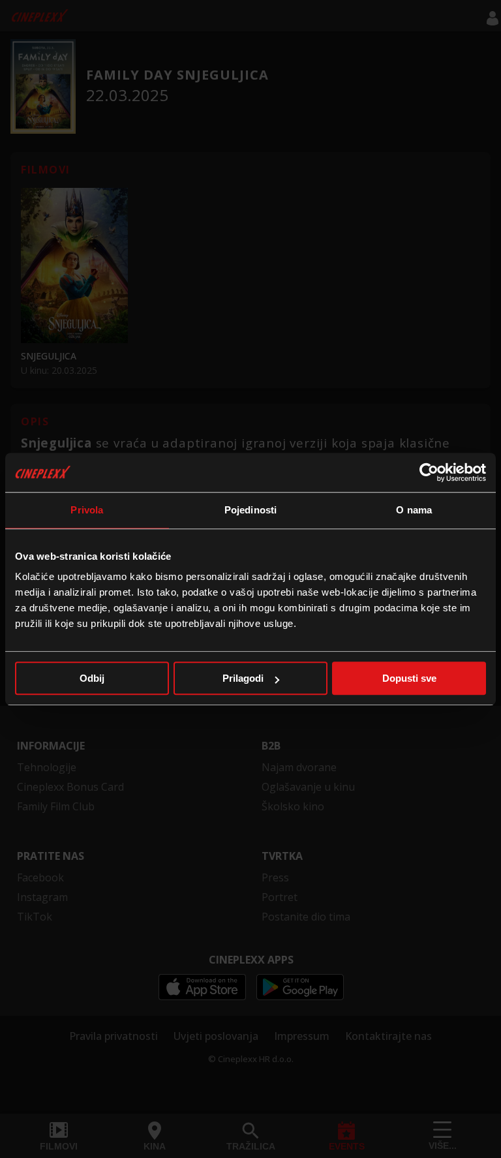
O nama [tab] (414, 509)
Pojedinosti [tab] (250, 509)
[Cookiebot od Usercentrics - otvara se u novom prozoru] (429, 472)
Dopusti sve (409, 678)
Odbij (92, 678)
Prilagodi (243, 678)
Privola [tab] (86, 509)
